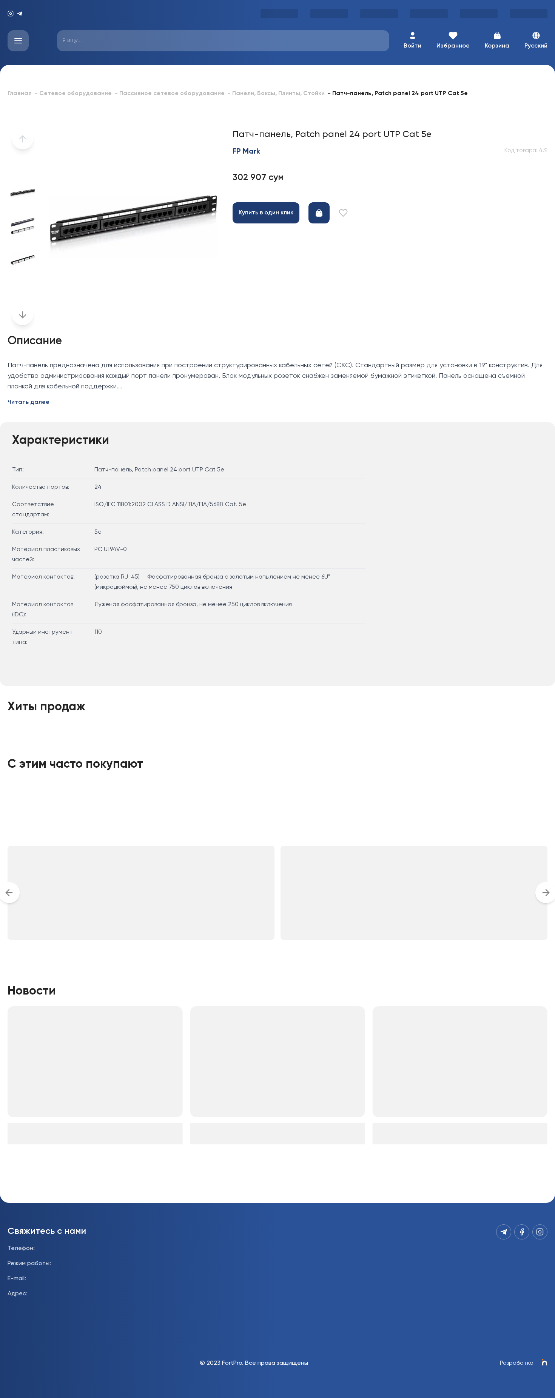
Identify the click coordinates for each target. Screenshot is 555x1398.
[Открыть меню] (18, 40)
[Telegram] (20, 14)
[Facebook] (521, 1231)
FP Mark (246, 152)
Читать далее (28, 402)
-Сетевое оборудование (73, 94)
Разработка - (519, 1363)
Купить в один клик (266, 213)
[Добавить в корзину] (319, 212)
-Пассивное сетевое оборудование (170, 94)
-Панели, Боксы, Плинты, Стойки (276, 94)
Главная (20, 94)
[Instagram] (11, 14)
